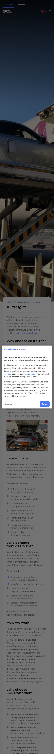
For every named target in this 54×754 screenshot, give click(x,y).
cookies (7, 374)
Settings (8, 404)
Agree (45, 404)
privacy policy (29, 374)
